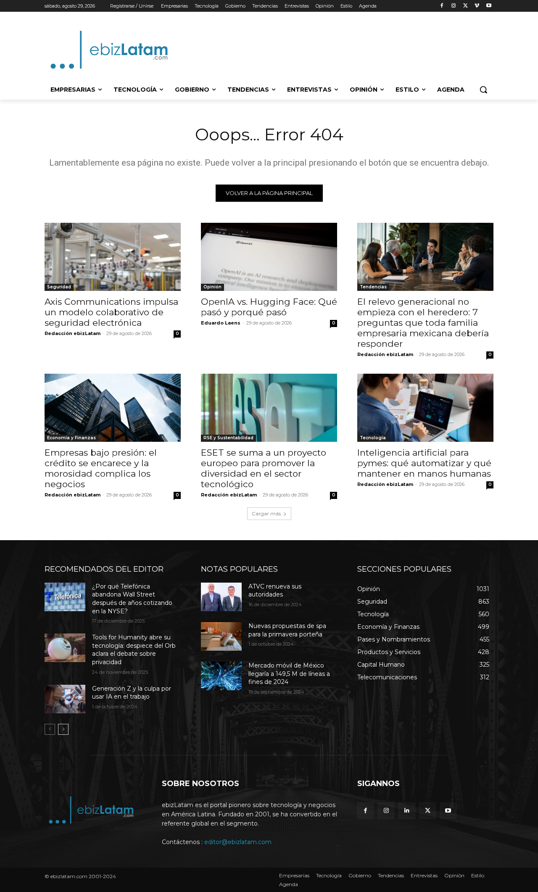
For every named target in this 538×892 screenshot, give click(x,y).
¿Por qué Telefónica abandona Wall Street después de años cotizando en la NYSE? (132, 599)
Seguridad (59, 287)
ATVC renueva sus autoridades (274, 591)
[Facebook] (442, 6)
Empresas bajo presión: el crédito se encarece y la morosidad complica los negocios (101, 468)
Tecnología (373, 438)
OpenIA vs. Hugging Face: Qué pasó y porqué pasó (269, 306)
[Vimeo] (477, 6)
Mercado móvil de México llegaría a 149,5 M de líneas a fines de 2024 (289, 674)
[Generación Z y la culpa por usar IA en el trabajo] (65, 699)
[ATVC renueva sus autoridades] (221, 597)
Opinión (212, 287)
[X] (465, 6)
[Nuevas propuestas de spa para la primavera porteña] (221, 636)
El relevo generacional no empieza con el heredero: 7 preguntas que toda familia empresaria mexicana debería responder (423, 322)
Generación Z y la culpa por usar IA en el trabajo (131, 693)
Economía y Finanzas (71, 438)
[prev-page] (50, 729)
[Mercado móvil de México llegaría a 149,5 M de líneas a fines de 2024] (221, 676)
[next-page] (63, 729)
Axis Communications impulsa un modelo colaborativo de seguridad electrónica (111, 312)
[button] (483, 89)
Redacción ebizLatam (72, 333)
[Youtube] (488, 6)
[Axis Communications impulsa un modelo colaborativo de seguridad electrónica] (113, 257)
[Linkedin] (406, 810)
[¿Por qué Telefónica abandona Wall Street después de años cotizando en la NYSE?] (65, 597)
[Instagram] (454, 6)
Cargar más (266, 513)
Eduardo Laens (220, 323)
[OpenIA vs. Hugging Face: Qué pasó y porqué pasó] (269, 257)
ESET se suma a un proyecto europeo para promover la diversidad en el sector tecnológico (263, 468)
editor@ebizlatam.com (238, 842)
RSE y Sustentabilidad (228, 438)
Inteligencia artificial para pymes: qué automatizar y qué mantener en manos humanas (424, 463)
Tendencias (373, 287)
